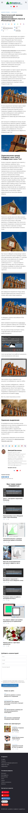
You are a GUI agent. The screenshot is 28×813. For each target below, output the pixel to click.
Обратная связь (5, 764)
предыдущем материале (9, 50)
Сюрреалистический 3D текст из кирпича (17, 746)
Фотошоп (3, 773)
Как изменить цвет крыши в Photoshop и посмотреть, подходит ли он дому (13, 703)
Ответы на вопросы (6, 782)
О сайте (3, 759)
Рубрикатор (4, 766)
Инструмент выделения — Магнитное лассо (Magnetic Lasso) (13, 579)
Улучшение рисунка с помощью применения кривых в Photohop (12, 539)
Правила (3, 761)
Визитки (3, 784)
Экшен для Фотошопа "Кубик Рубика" (18, 738)
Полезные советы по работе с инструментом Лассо (12, 597)
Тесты (2, 778)
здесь (17, 393)
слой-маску (22, 322)
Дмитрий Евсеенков (15, 450)
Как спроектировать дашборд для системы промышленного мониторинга (13, 711)
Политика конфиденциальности (9, 762)
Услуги (3, 780)
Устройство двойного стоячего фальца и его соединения (12, 695)
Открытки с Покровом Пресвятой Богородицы (18, 729)
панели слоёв (20, 326)
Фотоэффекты (4, 775)
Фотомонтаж (4, 776)
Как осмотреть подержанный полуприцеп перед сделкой (12, 718)
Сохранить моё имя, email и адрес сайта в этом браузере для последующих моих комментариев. (14, 681)
